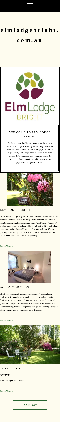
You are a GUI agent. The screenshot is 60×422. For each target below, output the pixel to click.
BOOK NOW (30, 404)
